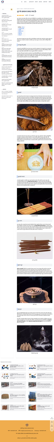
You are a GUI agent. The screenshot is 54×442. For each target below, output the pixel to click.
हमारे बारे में (31, 1)
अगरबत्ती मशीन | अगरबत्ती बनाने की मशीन (7, 30)
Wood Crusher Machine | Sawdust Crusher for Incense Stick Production (7, 68)
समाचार (40, 1)
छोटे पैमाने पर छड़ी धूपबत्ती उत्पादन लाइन (7, 21)
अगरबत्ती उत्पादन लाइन (5, 19)
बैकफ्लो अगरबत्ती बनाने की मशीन (35, 321)
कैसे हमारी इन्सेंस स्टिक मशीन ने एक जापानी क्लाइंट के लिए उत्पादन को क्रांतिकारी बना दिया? (7, 50)
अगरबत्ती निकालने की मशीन (39, 225)
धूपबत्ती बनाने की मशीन (5, 15)
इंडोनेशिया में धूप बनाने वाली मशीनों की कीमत (6, 60)
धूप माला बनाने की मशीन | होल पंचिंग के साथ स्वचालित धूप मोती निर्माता (7, 73)
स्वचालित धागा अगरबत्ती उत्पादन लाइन (6, 25)
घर (21, 1)
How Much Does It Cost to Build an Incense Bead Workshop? (7, 97)
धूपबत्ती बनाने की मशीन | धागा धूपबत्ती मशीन (7, 17)
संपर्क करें (45, 1)
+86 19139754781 (13, 430)
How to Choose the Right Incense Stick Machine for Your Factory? (7, 35)
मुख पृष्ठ (18, 8)
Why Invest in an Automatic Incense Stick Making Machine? (7, 40)
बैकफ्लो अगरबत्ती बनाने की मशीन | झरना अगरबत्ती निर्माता (7, 84)
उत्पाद (25, 1)
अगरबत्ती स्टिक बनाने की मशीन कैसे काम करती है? (7, 56)
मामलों (36, 1)
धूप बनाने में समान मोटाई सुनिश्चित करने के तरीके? (7, 45)
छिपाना (23, 27)
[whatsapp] (27, 436)
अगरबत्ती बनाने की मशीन (32, 181)
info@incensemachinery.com (27, 430)
